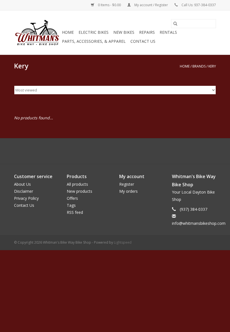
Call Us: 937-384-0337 (198, 5)
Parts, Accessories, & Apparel (94, 41)
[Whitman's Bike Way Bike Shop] (37, 32)
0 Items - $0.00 (109, 5)
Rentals (168, 32)
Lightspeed (123, 242)
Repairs (147, 32)
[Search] (175, 23)
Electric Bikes (94, 32)
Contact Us (142, 41)
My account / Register (151, 5)
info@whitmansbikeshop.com (199, 223)
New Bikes (123, 32)
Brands (199, 66)
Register (126, 184)
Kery (212, 66)
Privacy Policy (26, 198)
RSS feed (75, 212)
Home (68, 32)
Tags (71, 205)
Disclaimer (23, 191)
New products (79, 191)
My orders (128, 191)
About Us (22, 184)
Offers (72, 198)
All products (77, 184)
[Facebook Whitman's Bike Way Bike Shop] (115, 151)
